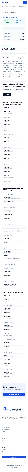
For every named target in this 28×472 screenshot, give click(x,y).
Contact (15, 467)
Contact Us (4, 440)
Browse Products (5, 427)
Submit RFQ (14, 457)
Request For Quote (6, 429)
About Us (3, 438)
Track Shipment (5, 449)
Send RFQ (7, 94)
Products (7, 12)
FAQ (2, 442)
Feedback (4, 431)
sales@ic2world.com (8, 451)
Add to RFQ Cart (15, 394)
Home (3, 12)
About (12, 467)
